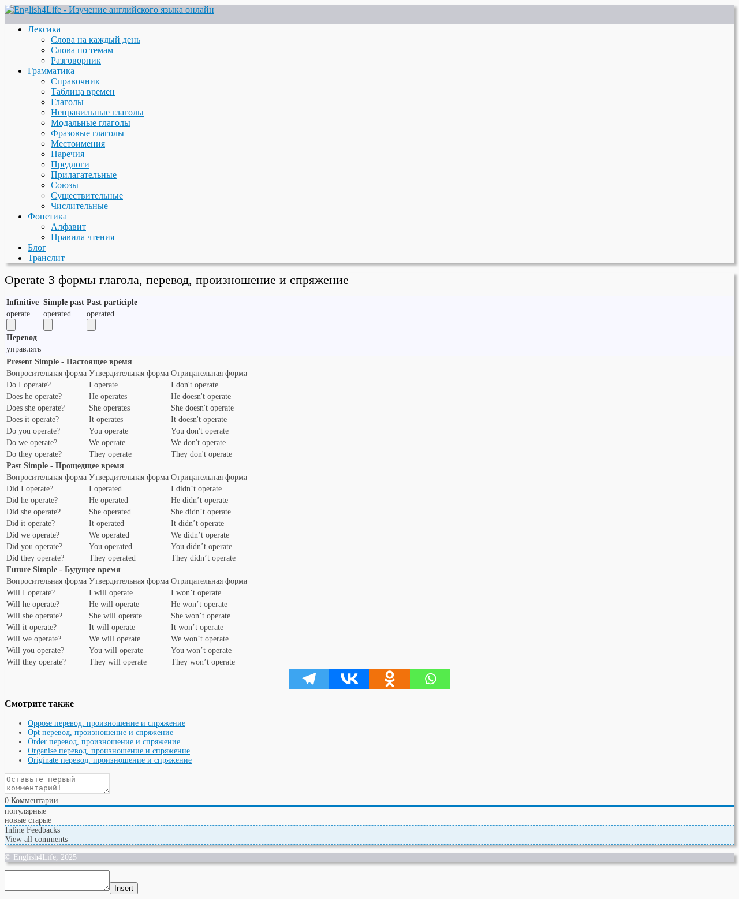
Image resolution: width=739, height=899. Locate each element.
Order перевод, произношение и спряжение (104, 741)
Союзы (65, 185)
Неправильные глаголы (97, 112)
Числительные (79, 206)
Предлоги (70, 164)
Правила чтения (82, 237)
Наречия (67, 154)
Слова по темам (82, 50)
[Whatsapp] (430, 679)
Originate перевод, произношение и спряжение (110, 760)
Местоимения (78, 143)
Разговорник (76, 60)
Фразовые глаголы (87, 133)
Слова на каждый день (95, 39)
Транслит (46, 258)
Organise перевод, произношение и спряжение (109, 751)
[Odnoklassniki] (390, 679)
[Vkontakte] (349, 679)
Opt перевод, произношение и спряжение (100, 732)
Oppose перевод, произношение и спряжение (106, 723)
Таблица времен (83, 91)
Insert (123, 888)
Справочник (75, 81)
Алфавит (68, 227)
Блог (37, 247)
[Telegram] (309, 679)
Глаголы (67, 102)
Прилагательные (84, 175)
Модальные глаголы (90, 123)
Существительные (87, 195)
